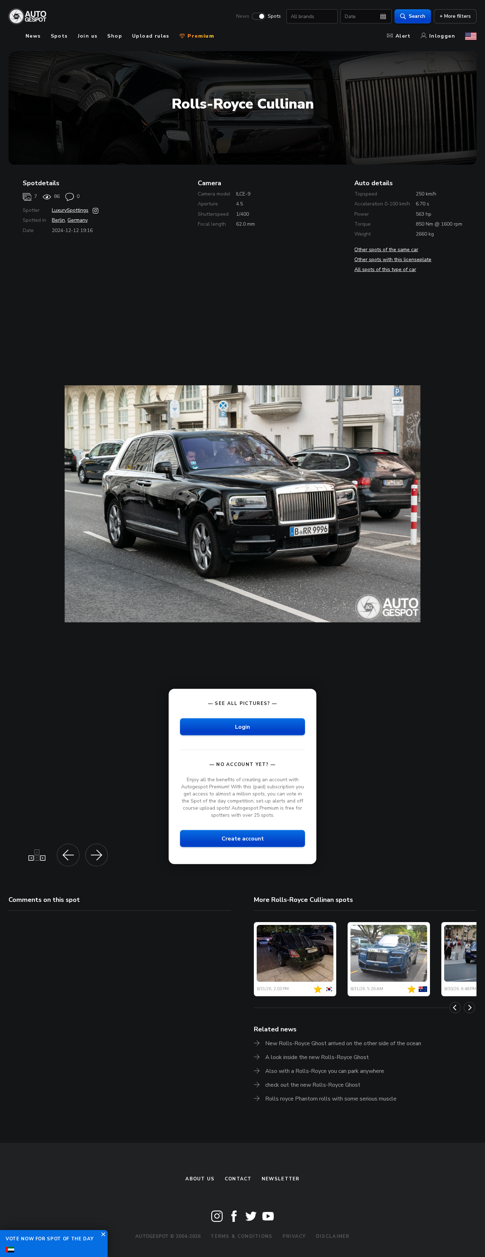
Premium (200, 36)
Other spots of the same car (386, 249)
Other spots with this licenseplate (392, 259)
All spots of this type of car (385, 269)
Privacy (294, 1236)
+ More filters (455, 16)
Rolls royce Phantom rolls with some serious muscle (331, 1099)
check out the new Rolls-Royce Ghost (312, 1085)
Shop (114, 36)
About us (199, 1179)
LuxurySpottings (70, 210)
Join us (88, 36)
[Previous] (455, 1007)
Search (417, 16)
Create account (243, 839)
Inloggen (442, 36)
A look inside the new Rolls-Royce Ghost (317, 1057)
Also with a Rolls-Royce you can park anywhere (324, 1071)
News (242, 16)
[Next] (469, 1007)
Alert (403, 36)
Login (242, 727)
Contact (238, 1179)
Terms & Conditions (241, 1236)
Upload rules (150, 36)
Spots (274, 16)
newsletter (281, 1179)
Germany (77, 220)
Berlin (58, 220)
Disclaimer (333, 1236)
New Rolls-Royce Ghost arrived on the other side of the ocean (343, 1043)
